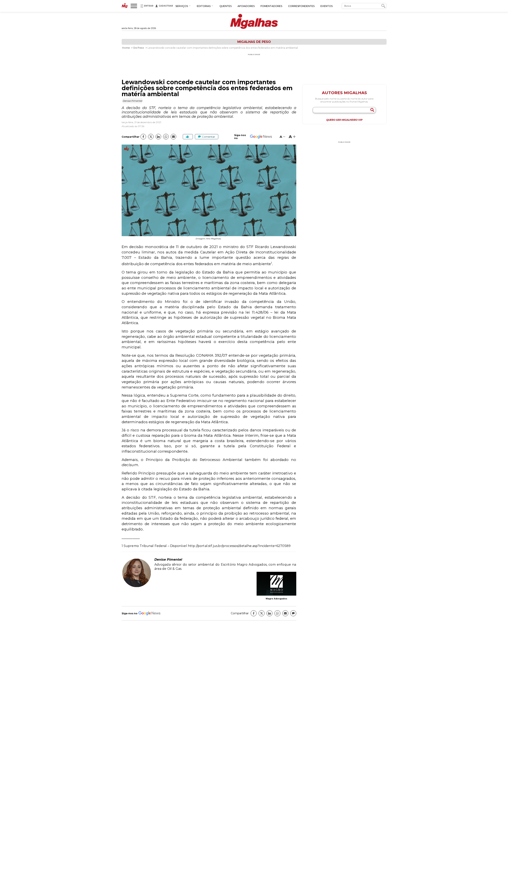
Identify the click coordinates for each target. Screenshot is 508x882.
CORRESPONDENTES (301, 6)
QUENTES (225, 6)
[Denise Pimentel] (136, 586)
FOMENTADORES (271, 6)
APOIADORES (246, 6)
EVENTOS (326, 6)
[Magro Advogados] (276, 584)
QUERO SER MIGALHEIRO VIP (344, 120)
